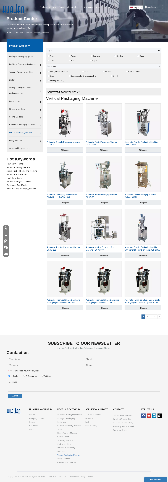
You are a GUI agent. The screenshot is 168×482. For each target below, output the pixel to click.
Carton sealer (134, 71)
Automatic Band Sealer (17, 174)
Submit (15, 396)
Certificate (33, 425)
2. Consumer (31, 376)
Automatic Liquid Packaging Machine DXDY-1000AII (140, 195)
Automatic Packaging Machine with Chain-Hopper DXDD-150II (62, 195)
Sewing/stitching (57, 80)
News (90, 476)
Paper (94, 60)
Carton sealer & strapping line (83, 76)
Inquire (66, 150)
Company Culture (36, 418)
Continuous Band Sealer (17, 185)
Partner (32, 422)
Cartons (96, 56)
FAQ (87, 422)
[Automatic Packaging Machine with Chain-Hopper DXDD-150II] (65, 174)
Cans (73, 60)
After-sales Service (93, 414)
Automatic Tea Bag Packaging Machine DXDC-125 (63, 248)
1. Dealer (14, 376)
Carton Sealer (63, 436)
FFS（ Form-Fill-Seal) (59, 71)
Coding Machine (64, 444)
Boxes (73, 56)
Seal (86, 71)
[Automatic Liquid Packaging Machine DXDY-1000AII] (143, 174)
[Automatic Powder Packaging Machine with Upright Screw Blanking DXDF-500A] (143, 226)
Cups (142, 56)
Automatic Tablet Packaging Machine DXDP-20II (101, 195)
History (32, 414)
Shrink (115, 76)
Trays (52, 60)
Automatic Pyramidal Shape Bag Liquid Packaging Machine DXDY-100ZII (102, 301)
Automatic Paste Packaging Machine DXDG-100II (101, 143)
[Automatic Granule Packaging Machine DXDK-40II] (65, 121)
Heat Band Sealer (14, 178)
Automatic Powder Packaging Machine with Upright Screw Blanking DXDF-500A (142, 248)
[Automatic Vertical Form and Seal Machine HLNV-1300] (104, 226)
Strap (52, 76)
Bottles (120, 56)
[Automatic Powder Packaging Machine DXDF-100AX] (143, 121)
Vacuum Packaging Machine (19, 181)
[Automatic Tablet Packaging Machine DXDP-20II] (104, 174)
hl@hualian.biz (125, 419)
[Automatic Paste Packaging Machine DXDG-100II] (104, 121)
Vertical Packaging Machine (68, 455)
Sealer (60, 429)
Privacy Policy (91, 425)
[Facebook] (143, 415)
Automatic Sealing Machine (18, 167)
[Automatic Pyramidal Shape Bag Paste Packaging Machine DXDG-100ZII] (65, 279)
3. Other (48, 376)
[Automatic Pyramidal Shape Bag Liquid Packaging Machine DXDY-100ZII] (104, 279)
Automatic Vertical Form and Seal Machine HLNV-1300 (100, 248)
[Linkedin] (154, 415)
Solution (62, 476)
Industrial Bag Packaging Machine (21, 188)
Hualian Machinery (77, 476)
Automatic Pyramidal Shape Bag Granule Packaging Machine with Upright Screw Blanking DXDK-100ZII (142, 301)
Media (32, 429)
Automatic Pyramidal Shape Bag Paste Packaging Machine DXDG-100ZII (63, 301)
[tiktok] (160, 415)
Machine (52, 476)
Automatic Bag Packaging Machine (22, 170)
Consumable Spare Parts (67, 462)
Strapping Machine (65, 440)
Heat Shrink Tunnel (15, 163)
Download (89, 418)
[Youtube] (149, 415)
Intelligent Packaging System (69, 414)
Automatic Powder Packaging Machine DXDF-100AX (141, 143)
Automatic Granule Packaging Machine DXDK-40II (63, 143)
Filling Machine (63, 458)
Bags (52, 56)
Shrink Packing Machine (67, 433)
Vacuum (108, 71)
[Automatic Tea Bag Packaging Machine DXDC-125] (65, 226)
